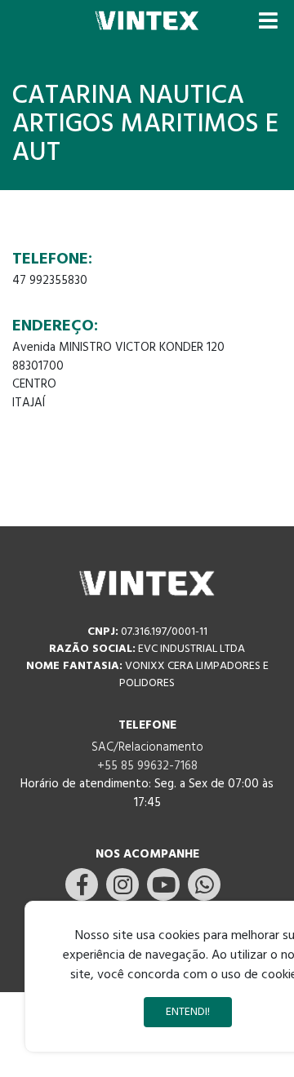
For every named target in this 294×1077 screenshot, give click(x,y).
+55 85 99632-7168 (147, 766)
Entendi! (188, 1012)
